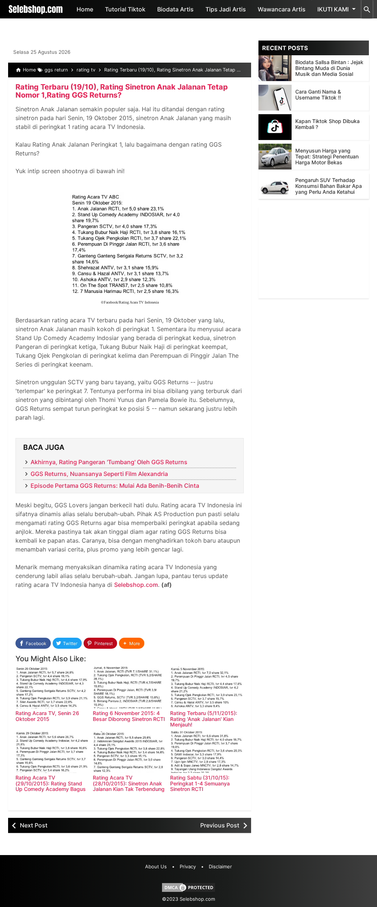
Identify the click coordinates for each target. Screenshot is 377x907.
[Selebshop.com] (35, 9)
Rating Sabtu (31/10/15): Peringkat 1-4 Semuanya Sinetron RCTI (200, 783)
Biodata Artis (175, 9)
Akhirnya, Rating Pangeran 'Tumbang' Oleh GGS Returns (109, 462)
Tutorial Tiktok (125, 9)
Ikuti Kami (333, 9)
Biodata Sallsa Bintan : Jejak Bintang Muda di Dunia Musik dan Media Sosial (329, 68)
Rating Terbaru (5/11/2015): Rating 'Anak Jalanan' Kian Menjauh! (203, 719)
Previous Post (219, 825)
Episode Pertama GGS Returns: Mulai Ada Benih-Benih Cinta (115, 485)
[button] (131, 643)
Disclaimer (220, 866)
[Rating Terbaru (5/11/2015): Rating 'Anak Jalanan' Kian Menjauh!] (207, 687)
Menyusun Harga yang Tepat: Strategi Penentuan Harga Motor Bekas (327, 156)
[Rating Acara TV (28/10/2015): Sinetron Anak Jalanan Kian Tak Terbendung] (129, 752)
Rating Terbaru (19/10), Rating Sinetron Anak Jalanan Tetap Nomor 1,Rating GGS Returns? (121, 91)
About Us (156, 866)
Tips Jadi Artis (225, 9)
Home (85, 9)
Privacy (188, 866)
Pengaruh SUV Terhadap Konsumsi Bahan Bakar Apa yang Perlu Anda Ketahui (328, 186)
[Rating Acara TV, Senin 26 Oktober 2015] (52, 687)
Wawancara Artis (282, 9)
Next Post (33, 825)
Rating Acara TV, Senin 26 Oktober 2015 (47, 716)
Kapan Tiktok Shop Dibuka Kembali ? (327, 124)
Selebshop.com (136, 584)
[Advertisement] (313, 252)
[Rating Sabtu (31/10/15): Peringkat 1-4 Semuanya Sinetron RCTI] (207, 752)
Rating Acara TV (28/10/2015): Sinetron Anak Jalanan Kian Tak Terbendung (129, 783)
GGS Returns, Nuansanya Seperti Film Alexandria (99, 473)
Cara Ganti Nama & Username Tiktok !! (318, 94)
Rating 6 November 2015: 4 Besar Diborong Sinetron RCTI (129, 716)
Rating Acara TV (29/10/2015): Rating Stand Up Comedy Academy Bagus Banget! (50, 786)
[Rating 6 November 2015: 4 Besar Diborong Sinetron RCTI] (129, 687)
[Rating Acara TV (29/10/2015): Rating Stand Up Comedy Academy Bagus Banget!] (52, 752)
